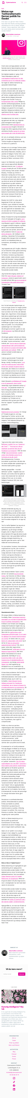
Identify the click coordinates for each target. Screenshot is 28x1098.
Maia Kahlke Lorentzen (13, 34)
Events (14, 1056)
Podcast (14, 1054)
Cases (14, 1040)
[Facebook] (14, 1086)
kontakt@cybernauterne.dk (14, 1072)
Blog (14, 1051)
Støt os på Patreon (14, 1045)
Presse (14, 1059)
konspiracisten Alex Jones (9, 101)
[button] (25, 2)
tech (2, 8)
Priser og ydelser (14, 1043)
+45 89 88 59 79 (14, 1075)
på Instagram (7, 331)
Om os (14, 1038)
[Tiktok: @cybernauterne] (14, 1082)
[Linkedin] (14, 1089)
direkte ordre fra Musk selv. (10, 114)
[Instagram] (14, 1078)
